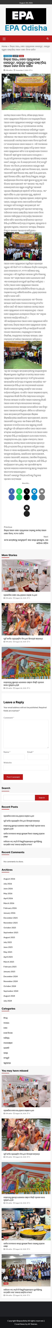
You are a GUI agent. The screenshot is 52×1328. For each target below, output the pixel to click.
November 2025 (11, 923)
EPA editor (9, 70)
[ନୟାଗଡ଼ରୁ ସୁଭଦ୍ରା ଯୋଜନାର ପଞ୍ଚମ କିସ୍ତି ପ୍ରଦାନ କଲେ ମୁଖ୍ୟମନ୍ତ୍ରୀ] (26, 663)
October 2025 (10, 927)
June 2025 (8, 947)
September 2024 (11, 991)
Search (6, 788)
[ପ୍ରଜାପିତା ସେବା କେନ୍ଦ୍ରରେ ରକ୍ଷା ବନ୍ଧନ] (26, 575)
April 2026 (8, 898)
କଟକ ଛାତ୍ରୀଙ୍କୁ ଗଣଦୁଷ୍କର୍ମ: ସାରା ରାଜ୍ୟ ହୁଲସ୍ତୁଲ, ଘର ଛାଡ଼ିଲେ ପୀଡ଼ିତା (26, 539)
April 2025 (8, 957)
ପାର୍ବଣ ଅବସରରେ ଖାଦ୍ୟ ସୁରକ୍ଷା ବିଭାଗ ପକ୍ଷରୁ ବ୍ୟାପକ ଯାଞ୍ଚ (24, 835)
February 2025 (10, 966)
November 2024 (11, 981)
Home (4, 46)
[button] (4, 38)
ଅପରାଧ (6, 1023)
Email (30, 752)
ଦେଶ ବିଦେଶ (8, 1033)
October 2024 (10, 986)
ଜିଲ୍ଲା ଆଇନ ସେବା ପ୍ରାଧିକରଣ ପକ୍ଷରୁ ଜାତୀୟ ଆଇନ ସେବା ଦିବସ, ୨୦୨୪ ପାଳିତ (25, 530)
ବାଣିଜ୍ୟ (6, 1038)
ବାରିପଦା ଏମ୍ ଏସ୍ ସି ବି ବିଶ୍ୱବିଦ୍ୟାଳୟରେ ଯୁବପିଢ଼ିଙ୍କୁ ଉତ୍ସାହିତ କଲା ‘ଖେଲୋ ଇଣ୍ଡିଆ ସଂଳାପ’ (23, 843)
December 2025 (11, 918)
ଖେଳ (5, 1028)
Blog (6, 1018)
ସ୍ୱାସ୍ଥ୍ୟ (7, 1063)
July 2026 (8, 884)
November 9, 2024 (22, 70)
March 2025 (9, 962)
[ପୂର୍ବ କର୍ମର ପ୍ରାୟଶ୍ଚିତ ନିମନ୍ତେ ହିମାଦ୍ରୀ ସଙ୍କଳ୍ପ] (26, 619)
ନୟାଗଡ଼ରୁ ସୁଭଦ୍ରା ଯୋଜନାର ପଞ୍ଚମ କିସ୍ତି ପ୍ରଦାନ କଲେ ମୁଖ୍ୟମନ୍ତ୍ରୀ (24, 827)
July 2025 (8, 942)
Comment (9, 717)
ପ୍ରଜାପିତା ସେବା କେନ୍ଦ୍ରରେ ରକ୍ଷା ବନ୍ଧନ (20, 595)
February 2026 (10, 908)
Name (7, 752)
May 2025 (8, 952)
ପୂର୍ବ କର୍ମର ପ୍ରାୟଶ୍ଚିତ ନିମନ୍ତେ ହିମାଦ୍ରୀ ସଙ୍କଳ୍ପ (23, 638)
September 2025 (11, 932)
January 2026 (9, 913)
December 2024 (11, 976)
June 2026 (8, 888)
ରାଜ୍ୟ (21, 56)
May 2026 (8, 893)
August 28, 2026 (20, 598)
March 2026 (9, 903)
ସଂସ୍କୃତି (6, 1058)
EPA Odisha (26, 27)
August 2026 (9, 879)
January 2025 (9, 971)
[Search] (47, 38)
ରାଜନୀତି (15, 56)
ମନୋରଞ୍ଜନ (7, 56)
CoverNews (20, 1324)
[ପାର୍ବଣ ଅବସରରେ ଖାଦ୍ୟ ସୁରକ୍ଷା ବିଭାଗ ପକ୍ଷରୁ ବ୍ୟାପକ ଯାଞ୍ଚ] (26, 1224)
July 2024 (8, 1001)
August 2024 (9, 996)
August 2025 (9, 937)
